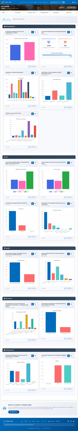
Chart (30, 66)
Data (35, 66)
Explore (31, 2)
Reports (46, 2)
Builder (41, 2)
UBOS (57, 421)
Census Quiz (51, 421)
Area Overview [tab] (7, 19)
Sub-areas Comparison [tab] (19, 19)
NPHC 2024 (8, 2)
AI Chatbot (44, 421)
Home (27, 2)
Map (36, 2)
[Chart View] (32, 32)
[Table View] (35, 32)
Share (62, 7)
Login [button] (74, 2)
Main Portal (22, 2)
